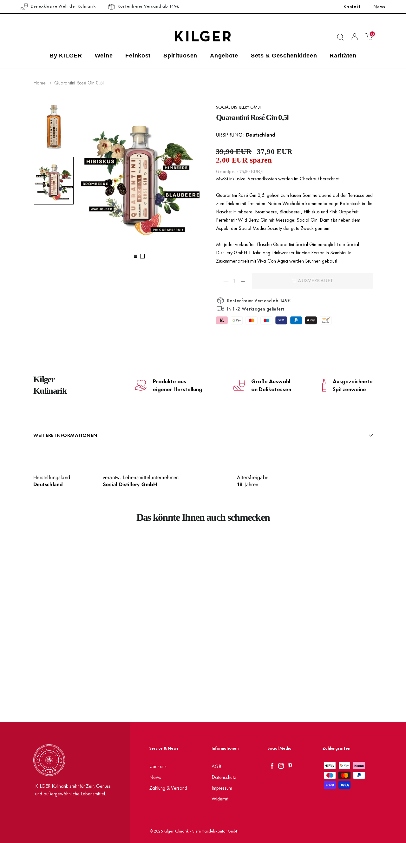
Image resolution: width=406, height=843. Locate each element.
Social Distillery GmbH (239, 107)
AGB (216, 766)
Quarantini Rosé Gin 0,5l (79, 82)
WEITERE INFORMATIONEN (65, 435)
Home (39, 82)
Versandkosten (262, 178)
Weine (104, 55)
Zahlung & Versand (168, 788)
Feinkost (138, 55)
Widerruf (220, 798)
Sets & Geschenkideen (284, 55)
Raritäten (343, 55)
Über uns (158, 766)
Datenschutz (224, 777)
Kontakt (352, 6)
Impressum (222, 788)
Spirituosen (180, 55)
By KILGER (65, 55)
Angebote (224, 55)
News (379, 6)
